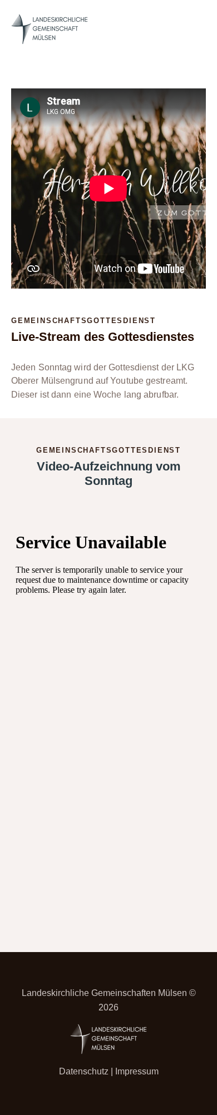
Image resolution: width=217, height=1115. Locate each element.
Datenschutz (83, 1071)
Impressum (137, 1071)
